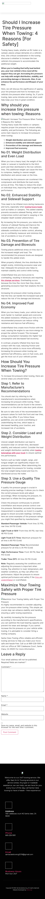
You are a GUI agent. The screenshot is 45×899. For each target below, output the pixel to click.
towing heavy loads (33, 207)
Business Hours (13, 871)
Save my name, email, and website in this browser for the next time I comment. (19, 726)
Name (4, 696)
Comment (6, 667)
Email (4, 705)
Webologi (29, 890)
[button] (35, 6)
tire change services (10, 280)
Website (4, 714)
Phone (8, 833)
